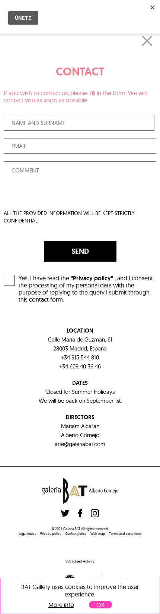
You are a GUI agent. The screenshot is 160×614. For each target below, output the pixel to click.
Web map (97, 534)
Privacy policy (50, 534)
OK (100, 604)
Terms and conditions (125, 534)
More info (61, 604)
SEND (80, 251)
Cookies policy (76, 534)
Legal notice (27, 534)
